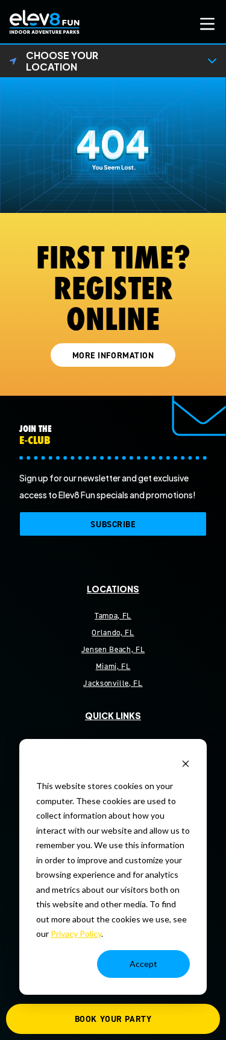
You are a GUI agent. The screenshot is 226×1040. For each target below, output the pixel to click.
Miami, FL (113, 666)
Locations (113, 589)
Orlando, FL (113, 632)
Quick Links (113, 715)
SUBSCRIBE (112, 524)
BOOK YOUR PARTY (113, 1019)
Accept (143, 964)
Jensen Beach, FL (113, 649)
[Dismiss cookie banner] (185, 763)
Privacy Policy (76, 933)
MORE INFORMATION (113, 355)
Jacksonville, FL (112, 683)
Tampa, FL (113, 615)
